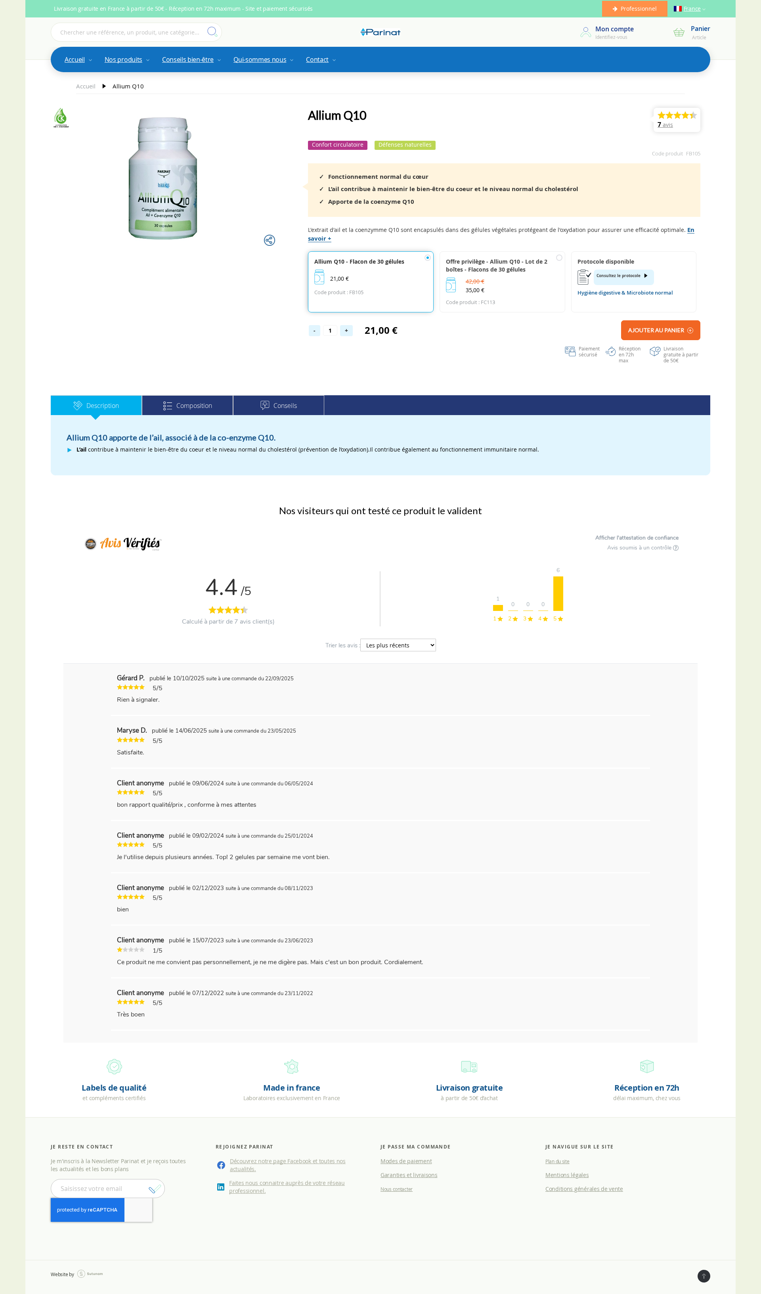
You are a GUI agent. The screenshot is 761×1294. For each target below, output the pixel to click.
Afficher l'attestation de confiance (637, 538)
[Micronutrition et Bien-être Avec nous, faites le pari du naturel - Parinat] (380, 32)
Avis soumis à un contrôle (640, 547)
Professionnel (639, 8)
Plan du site (557, 1161)
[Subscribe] (154, 1188)
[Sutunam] (90, 1274)
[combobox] (136, 32)
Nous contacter (396, 1189)
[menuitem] (78, 59)
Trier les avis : (342, 645)
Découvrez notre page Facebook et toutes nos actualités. (288, 1165)
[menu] (380, 59)
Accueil (86, 86)
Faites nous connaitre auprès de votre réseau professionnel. (287, 1186)
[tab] (96, 405)
